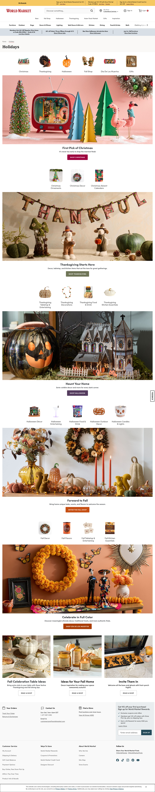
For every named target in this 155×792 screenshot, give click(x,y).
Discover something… (55, 11)
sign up (146, 732)
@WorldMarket (121, 753)
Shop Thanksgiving (77, 274)
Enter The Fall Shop (77, 510)
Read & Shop (26, 693)
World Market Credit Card (50, 760)
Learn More (130, 4)
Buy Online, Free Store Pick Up (13, 769)
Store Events (83, 765)
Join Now (62, 4)
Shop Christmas (77, 157)
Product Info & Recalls (10, 778)
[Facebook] (117, 759)
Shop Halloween (95, 33)
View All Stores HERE (86, 715)
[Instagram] (127, 759)
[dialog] (77, 788)
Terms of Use (72, 789)
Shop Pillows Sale (59, 33)
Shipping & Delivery (9, 755)
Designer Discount (47, 765)
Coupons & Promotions (49, 755)
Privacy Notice (60, 789)
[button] (12, 25)
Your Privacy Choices (117, 789)
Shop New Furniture (130, 33)
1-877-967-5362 (46, 715)
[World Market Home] (18, 10)
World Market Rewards (49, 751)
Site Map (82, 760)
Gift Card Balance (9, 760)
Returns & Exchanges (10, 717)
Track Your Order (8, 713)
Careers (82, 755)
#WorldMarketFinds (135, 753)
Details (108, 4)
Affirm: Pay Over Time (10, 774)
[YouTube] (138, 759)
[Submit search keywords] (91, 10)
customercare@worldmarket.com (53, 721)
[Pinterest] (133, 759)
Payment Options (8, 765)
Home (4, 41)
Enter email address (129, 732)
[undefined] (140, 25)
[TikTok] (122, 759)
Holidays (11, 41)
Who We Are (83, 751)
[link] (144, 10)
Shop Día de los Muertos (77, 626)
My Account (6, 751)
